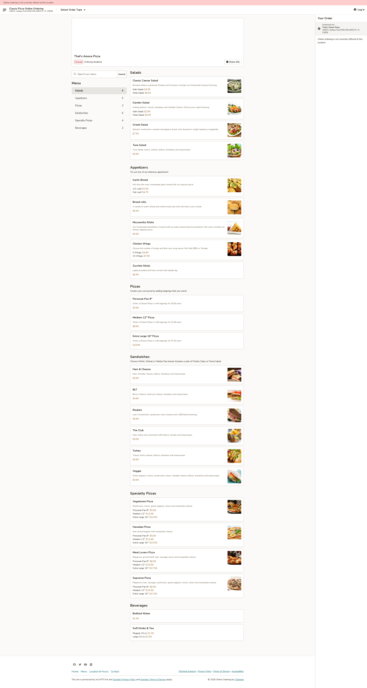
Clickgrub (239, 679)
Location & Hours (99, 671)
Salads (99, 90)
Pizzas (99, 105)
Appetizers (99, 98)
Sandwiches (99, 113)
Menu (84, 671)
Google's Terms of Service (153, 679)
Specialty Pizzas (99, 120)
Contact (115, 671)
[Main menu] (4, 9)
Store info (234, 61)
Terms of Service (221, 671)
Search (121, 74)
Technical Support (187, 671)
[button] (187, 87)
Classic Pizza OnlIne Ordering (26, 8)
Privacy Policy (204, 671)
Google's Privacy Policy (124, 679)
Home (75, 671)
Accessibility (238, 671)
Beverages (99, 128)
